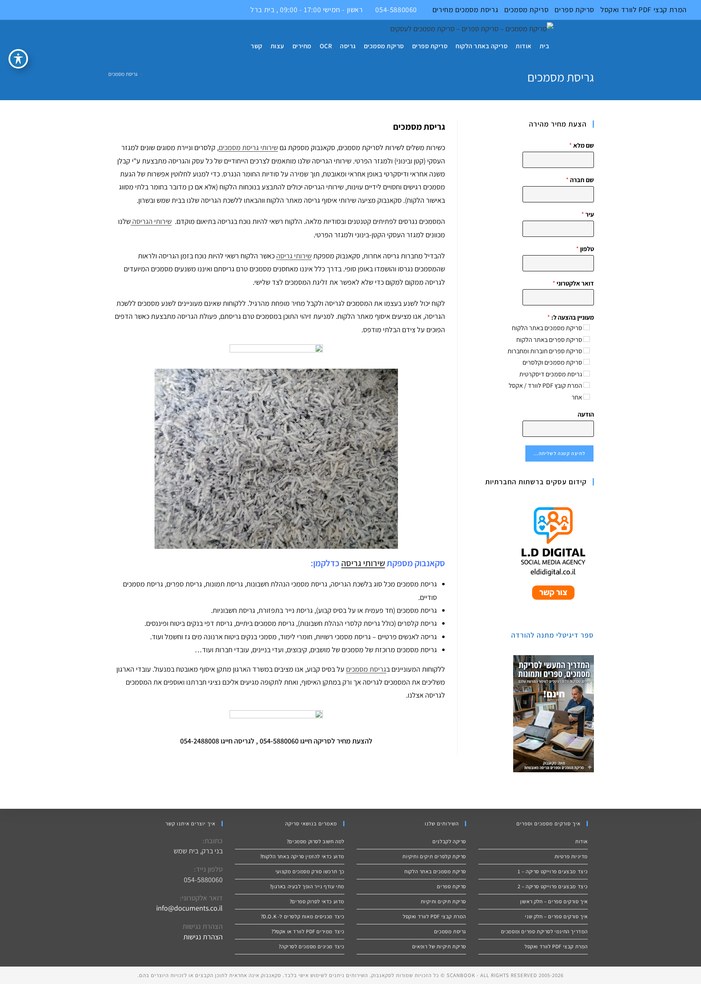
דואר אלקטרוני (573, 283)
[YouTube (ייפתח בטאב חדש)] (32, 10)
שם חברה (580, 180)
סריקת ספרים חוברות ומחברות (544, 351)
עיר (587, 215)
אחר (577, 397)
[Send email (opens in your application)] (40, 10)
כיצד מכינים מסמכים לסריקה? (311, 946)
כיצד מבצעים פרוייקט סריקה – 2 (553, 886)
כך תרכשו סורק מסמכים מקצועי (309, 871)
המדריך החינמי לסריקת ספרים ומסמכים (544, 931)
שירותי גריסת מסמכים (248, 147)
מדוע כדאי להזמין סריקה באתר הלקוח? (302, 856)
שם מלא (581, 146)
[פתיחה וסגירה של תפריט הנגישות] (18, 59)
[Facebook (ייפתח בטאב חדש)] (14, 10)
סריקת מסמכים (526, 9)
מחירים (443, 9)
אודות (581, 841)
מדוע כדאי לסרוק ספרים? (317, 901)
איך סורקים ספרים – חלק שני (556, 916)
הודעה (586, 414)
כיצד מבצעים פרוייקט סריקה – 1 (553, 871)
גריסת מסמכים (475, 9)
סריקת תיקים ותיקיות (443, 901)
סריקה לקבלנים (449, 841)
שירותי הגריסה (151, 221)
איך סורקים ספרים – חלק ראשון (554, 901)
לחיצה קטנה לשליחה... (559, 453)
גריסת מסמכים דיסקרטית (550, 374)
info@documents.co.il (189, 908)
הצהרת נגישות (203, 936)
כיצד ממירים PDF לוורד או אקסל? (307, 931)
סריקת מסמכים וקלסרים (552, 362)
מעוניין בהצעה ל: (570, 318)
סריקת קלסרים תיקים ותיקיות (434, 856)
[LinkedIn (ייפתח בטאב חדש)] (23, 10)
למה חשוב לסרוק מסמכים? (315, 841)
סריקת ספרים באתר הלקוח (549, 339)
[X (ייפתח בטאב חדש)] (4, 10)
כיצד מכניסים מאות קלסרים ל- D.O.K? (302, 916)
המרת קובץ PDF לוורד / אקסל (545, 385)
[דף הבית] (147, 74)
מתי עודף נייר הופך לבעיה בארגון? (307, 886)
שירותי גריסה (294, 255)
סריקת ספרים (574, 9)
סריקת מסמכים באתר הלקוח (547, 328)
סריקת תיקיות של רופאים (439, 946)
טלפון (585, 249)
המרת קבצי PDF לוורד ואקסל (643, 9)
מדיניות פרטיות (571, 856)
